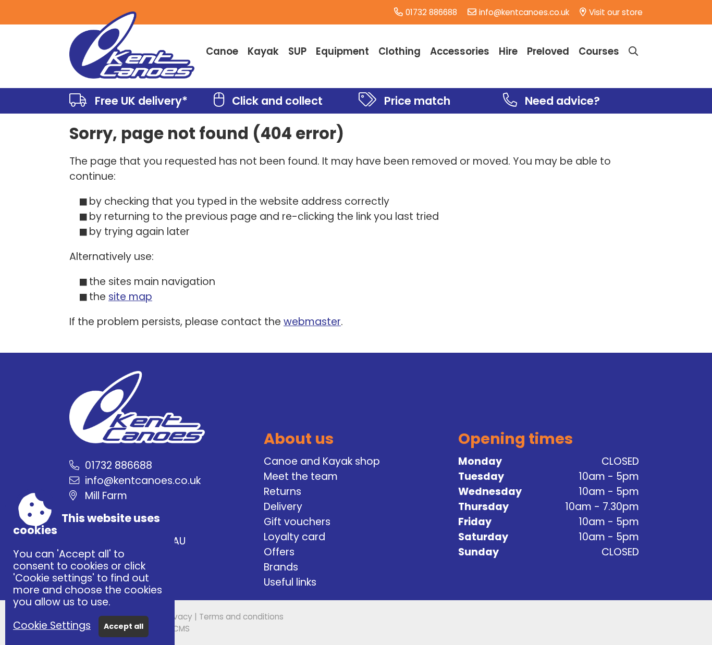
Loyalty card (294, 537)
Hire (508, 51)
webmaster (312, 322)
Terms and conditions (241, 616)
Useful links (290, 582)
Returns (282, 492)
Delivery (283, 507)
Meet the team (301, 476)
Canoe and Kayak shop (322, 461)
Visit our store (616, 12)
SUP (297, 51)
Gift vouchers (297, 522)
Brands (281, 567)
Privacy (178, 616)
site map (130, 297)
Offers (279, 552)
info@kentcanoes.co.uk (524, 12)
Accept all (123, 626)
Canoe (222, 51)
